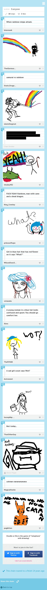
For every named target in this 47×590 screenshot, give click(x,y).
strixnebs (8, 301)
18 (3, 495)
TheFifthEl (8, 362)
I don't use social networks (23, 561)
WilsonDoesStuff (11, 263)
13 (3, 367)
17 (3, 478)
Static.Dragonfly (11, 85)
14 (3, 384)
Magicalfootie (10, 490)
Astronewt (8, 379)
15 (3, 422)
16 (3, 440)
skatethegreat (10, 124)
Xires (6, 323)
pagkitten (8, 528)
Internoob (8, 30)
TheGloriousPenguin (12, 68)
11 (3, 306)
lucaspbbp (8, 417)
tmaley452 (8, 185)
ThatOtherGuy (10, 434)
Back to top (7, 587)
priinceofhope (9, 243)
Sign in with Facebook (35, 554)
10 (3, 268)
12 (3, 329)
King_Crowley (9, 204)
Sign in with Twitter (15, 554)
